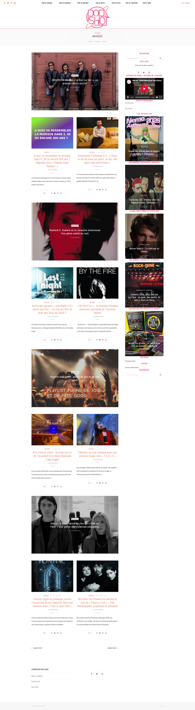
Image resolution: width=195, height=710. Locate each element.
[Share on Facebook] (51, 193)
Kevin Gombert (53, 170)
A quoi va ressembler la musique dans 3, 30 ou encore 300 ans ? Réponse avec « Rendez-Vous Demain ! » (52, 161)
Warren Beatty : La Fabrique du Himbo (144, 250)
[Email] (61, 193)
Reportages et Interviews (144, 290)
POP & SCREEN (64, 3)
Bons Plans (144, 147)
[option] (144, 138)
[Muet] (157, 97)
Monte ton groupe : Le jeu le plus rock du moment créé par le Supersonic (144, 346)
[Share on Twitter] (54, 193)
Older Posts (38, 648)
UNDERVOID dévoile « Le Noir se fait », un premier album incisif (75, 81)
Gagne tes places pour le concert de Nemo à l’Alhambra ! (144, 152)
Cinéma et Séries (144, 244)
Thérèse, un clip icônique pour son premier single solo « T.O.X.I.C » (97, 454)
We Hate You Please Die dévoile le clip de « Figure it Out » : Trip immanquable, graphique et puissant (97, 602)
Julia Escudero (53, 316)
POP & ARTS (100, 3)
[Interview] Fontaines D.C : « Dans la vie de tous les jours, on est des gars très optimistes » (97, 159)
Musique (97, 41)
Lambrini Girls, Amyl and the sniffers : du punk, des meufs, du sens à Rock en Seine (144, 297)
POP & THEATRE (132, 3)
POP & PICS (116, 3)
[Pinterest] (57, 193)
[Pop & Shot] (97, 17)
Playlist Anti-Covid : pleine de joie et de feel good (74, 378)
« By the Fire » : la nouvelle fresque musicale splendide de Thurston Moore (97, 309)
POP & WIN (147, 3)
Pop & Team (128, 108)
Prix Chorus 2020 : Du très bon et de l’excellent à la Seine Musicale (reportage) (52, 456)
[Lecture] (128, 97)
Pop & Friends (129, 103)
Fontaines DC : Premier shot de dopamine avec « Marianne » (144, 201)
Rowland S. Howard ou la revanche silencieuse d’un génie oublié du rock (75, 232)
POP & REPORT (83, 3)
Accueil (90, 41)
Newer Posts (112, 648)
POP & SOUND (47, 3)
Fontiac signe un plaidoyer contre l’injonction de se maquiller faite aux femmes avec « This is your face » (52, 602)
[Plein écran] (160, 97)
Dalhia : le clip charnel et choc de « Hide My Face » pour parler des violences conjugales (75, 525)
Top (162, 706)
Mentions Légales (37, 676)
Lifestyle (144, 339)
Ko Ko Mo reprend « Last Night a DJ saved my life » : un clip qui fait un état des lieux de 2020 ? (52, 309)
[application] (144, 89)
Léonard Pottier (98, 166)
